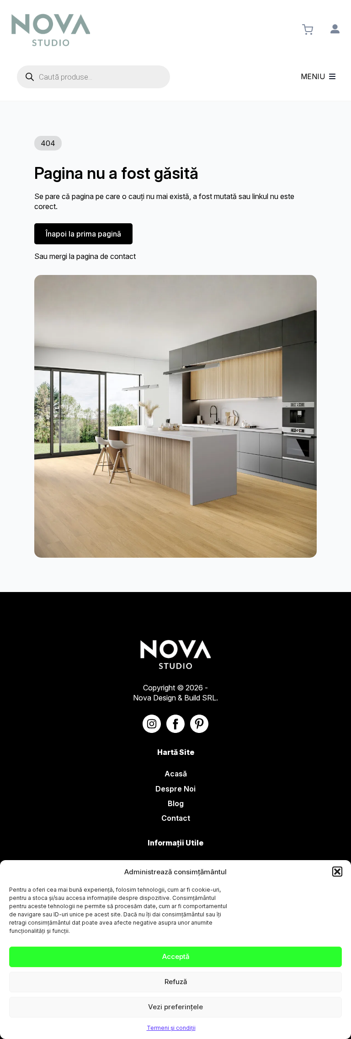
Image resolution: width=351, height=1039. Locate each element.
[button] (337, 871)
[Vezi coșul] (307, 29)
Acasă (176, 773)
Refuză (176, 981)
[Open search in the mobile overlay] (93, 77)
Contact (175, 818)
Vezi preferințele (175, 1006)
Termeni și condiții (171, 1027)
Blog (176, 803)
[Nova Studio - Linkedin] (199, 724)
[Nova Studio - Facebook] (175, 724)
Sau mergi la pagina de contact (85, 256)
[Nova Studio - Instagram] (152, 724)
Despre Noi (175, 788)
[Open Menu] (332, 77)
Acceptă (175, 956)
